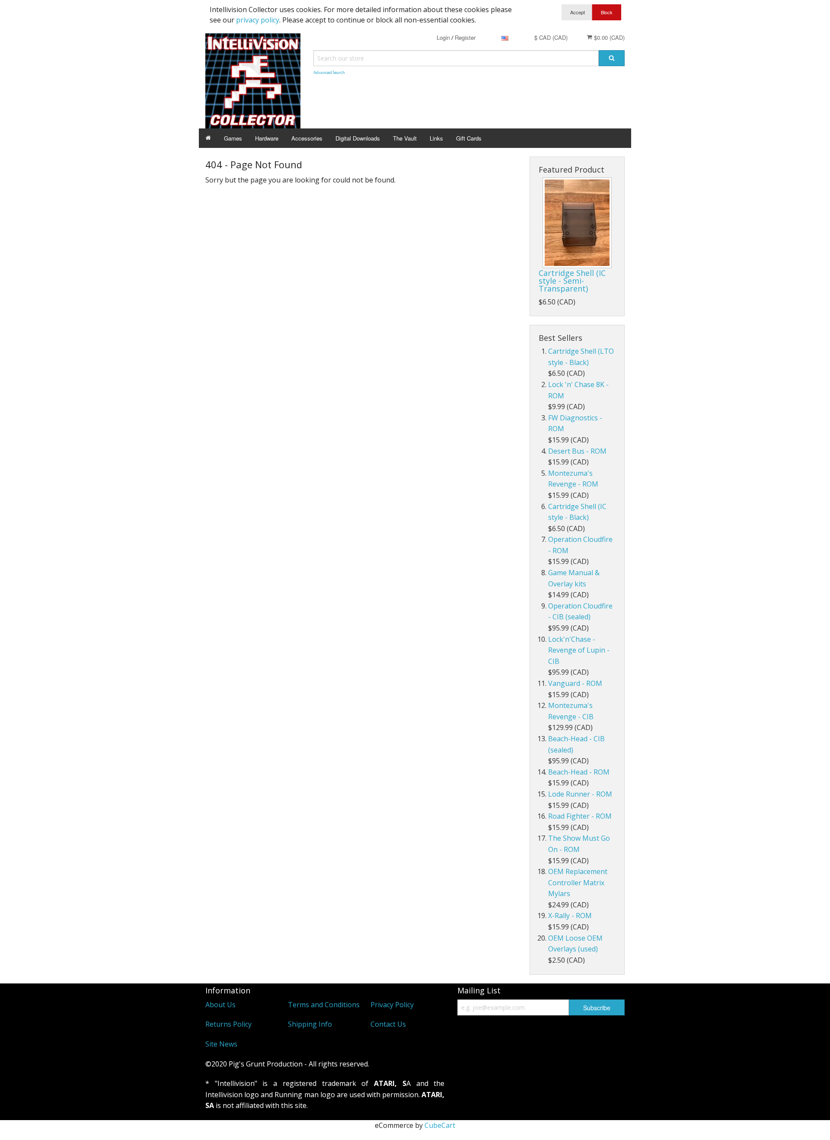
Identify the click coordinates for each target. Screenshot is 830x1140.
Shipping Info (310, 1024)
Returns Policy (228, 1024)
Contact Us (388, 1024)
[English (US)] (504, 37)
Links (436, 138)
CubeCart (440, 1125)
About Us (220, 1004)
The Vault (405, 138)
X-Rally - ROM (570, 915)
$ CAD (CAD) (551, 37)
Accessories (306, 138)
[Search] (612, 58)
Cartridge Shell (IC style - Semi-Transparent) (572, 281)
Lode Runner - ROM (580, 794)
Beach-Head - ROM (579, 772)
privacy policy (257, 20)
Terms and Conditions (324, 1004)
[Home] (208, 138)
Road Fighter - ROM (580, 816)
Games (233, 138)
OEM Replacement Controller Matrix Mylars (577, 882)
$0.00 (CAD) (608, 37)
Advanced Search (329, 72)
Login (443, 37)
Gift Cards (469, 138)
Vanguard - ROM (575, 683)
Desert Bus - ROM (577, 451)
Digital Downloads (357, 138)
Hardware (266, 138)
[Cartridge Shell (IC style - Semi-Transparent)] (577, 223)
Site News (221, 1044)
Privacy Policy (392, 1004)
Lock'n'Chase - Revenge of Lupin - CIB (579, 650)
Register (465, 37)
